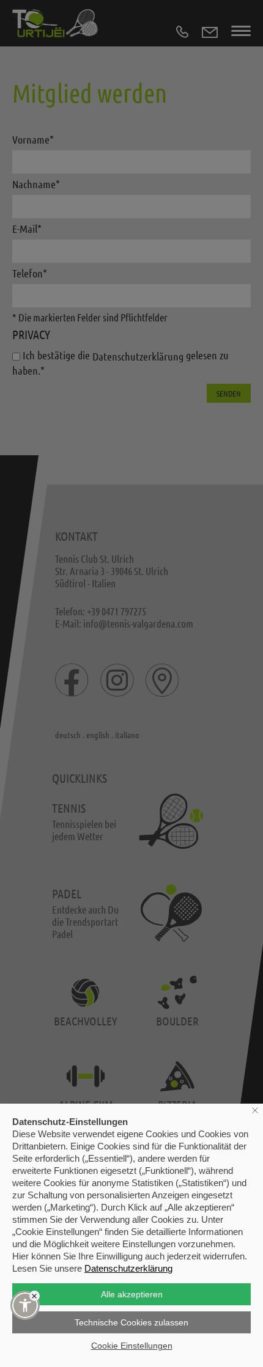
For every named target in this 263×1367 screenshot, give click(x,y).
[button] (25, 1305)
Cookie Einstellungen (131, 1346)
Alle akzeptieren (132, 1294)
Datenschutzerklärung (128, 1268)
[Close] (34, 1296)
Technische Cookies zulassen (131, 1322)
